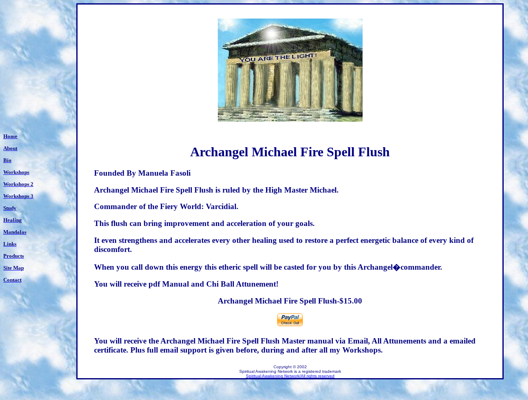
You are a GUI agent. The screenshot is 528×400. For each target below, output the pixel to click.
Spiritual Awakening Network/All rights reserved (290, 376)
